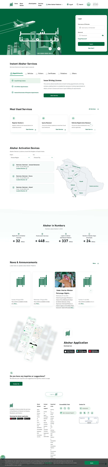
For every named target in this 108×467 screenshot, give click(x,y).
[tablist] (54, 73)
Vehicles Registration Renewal (81, 123)
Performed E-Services (42, 236)
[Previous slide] (50, 48)
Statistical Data (39, 432)
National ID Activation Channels (46, 428)
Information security (39, 435)
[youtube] (81, 413)
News (38, 422)
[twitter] (84, 413)
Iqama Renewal (47, 123)
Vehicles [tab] (30, 73)
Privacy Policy (38, 414)
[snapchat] (92, 413)
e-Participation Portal (53, 440)
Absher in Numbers (54, 225)
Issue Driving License (53, 80)
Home (16, 3)
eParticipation (32, 3)
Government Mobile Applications (53, 456)
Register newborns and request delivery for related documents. (22, 126)
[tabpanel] (54, 88)
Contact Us (16, 384)
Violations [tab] (63, 73)
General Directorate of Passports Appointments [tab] (26, 92)
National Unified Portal (52, 418)
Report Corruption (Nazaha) (46, 416)
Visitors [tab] (40, 73)
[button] (32, 166)
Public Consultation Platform (53, 446)
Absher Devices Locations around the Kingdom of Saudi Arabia (27, 151)
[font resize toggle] (65, 408)
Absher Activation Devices (24, 147)
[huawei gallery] (93, 351)
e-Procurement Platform (53, 451)
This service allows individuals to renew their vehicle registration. (82, 126)
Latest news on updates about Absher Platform (23, 265)
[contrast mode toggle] (61, 408)
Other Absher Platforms (55, 4)
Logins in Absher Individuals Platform (65, 236)
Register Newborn (18, 123)
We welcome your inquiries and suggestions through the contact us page (23, 378)
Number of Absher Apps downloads (89, 236)
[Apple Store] (69, 351)
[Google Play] (81, 351)
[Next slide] (58, 48)
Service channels (46, 423)
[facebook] (88, 413)
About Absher (22, 4)
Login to (52, 394)
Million (23, 242)
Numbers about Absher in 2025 (54, 229)
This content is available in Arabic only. (19, 303)
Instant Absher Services (23, 63)
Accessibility (39, 429)
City (34, 154)
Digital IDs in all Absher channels (18, 236)
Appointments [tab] (18, 73)
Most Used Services (21, 109)
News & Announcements (23, 262)
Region (11, 154)
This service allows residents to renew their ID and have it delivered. (54, 126)
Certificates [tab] (52, 73)
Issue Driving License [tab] (19, 81)
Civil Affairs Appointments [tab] (21, 87)
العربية (71, 4)
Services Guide (40, 4)
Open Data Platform (52, 435)
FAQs (45, 420)
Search (81, 4)
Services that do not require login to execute (22, 67)
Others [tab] (74, 73)
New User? (91, 48)
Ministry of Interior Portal (52, 412)
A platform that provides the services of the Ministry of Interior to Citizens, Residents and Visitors (20, 411)
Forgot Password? (82, 38)
